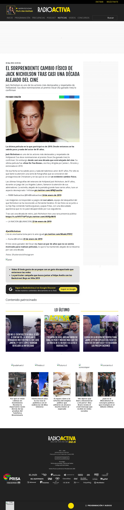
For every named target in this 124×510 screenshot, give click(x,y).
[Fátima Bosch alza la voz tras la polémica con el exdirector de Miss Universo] (39, 384)
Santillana (57, 474)
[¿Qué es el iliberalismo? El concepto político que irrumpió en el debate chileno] (106, 384)
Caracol (105, 474)
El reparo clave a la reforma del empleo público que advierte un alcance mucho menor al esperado (62, 403)
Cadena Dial (76, 478)
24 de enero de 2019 (51, 195)
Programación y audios (99, 505)
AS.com (88, 474)
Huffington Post (37, 478)
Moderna (44, 482)
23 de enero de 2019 (41, 221)
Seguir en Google (68, 289)
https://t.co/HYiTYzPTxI (17, 216)
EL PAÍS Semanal (85, 478)
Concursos (83, 17)
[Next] (82, 506)
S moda (77, 482)
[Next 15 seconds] (77, 506)
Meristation (99, 482)
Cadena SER (80, 474)
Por (13, 97)
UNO (51, 478)
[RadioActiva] (54, 10)
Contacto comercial (62, 458)
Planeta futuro (94, 478)
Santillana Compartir (70, 474)
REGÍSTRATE (112, 1)
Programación (22, 17)
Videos (72, 17)
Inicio (10, 17)
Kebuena (103, 478)
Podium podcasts (57, 482)
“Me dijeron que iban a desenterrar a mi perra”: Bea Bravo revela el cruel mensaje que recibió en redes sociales (84, 404)
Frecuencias (38, 17)
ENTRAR (99, 1)
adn (96, 474)
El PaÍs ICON (67, 482)
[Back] (59, 506)
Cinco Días (67, 478)
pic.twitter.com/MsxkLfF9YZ (58, 234)
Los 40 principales (45, 474)
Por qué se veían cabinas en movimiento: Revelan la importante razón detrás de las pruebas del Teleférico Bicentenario (17, 406)
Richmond (33, 482)
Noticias (62, 17)
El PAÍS (34, 474)
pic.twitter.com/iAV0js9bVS (42, 216)
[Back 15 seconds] (65, 506)
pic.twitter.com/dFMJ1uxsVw (48, 190)
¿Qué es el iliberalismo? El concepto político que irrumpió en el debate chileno (107, 402)
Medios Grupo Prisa (12, 482)
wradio (58, 478)
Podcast (51, 17)
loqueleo (87, 482)
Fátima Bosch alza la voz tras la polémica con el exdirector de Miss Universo (40, 402)
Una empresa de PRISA (13, 476)
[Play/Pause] (71, 506)
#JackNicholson (13, 231)
